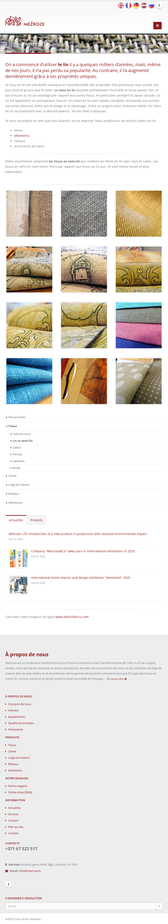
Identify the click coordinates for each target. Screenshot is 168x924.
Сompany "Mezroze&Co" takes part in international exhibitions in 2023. (83, 551)
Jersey (16, 468)
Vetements (15, 770)
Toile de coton (22, 434)
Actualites (14, 808)
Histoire (13, 710)
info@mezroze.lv (30, 871)
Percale (17, 454)
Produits (36, 520)
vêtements (21, 136)
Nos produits (16, 417)
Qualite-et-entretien (21, 723)
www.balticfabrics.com (72, 617)
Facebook (159, 5)
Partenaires (15, 729)
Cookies (13, 833)
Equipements (16, 717)
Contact (13, 820)
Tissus (12, 745)
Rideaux (13, 494)
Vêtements (15, 503)
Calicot (17, 447)
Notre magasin (17, 786)
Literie (12, 476)
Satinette (18, 461)
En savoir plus (115, 679)
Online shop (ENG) (20, 792)
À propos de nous (19, 704)
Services (13, 814)
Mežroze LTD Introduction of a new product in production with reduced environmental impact (78, 534)
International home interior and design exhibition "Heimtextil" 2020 (80, 578)
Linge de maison (19, 485)
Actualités (16, 520)
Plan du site (15, 827)
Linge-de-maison (19, 758)
